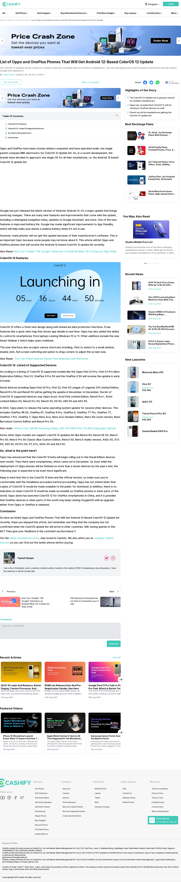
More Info (155, 782)
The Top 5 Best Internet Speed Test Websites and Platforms (51, 358)
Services (37, 782)
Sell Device (98, 782)
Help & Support (128, 782)
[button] (171, 4)
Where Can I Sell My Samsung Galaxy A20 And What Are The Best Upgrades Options (65, 428)
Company (66, 782)
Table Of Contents (12, 116)
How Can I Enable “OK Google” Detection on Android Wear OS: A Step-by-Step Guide (65, 251)
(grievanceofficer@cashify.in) (14, 857)
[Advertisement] (60, 186)
